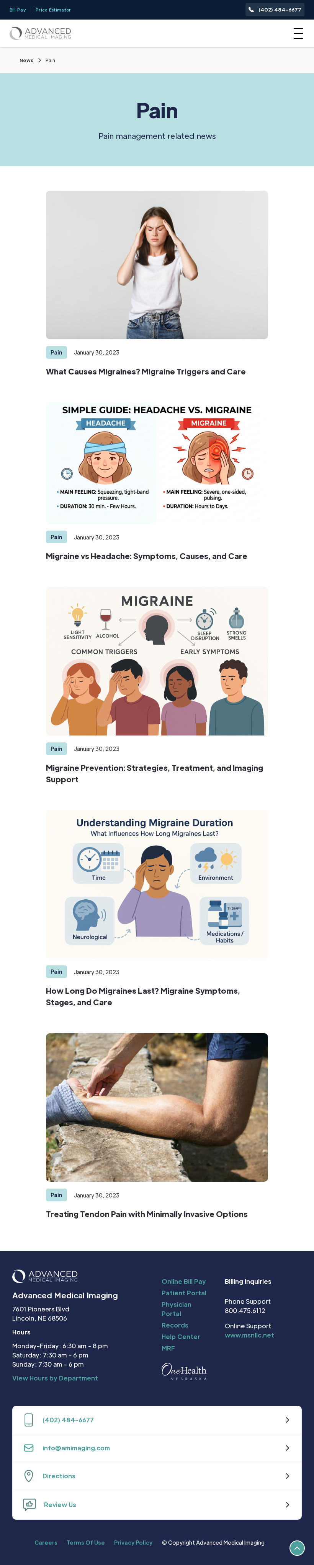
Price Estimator (53, 9)
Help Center (181, 1336)
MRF (168, 1348)
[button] (296, 33)
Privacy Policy (133, 1542)
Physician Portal (176, 1309)
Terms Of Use (86, 1542)
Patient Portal (184, 1293)
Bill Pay (18, 9)
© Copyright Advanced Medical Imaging (213, 1542)
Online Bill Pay (184, 1281)
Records (175, 1325)
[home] (40, 33)
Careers (45, 1542)
